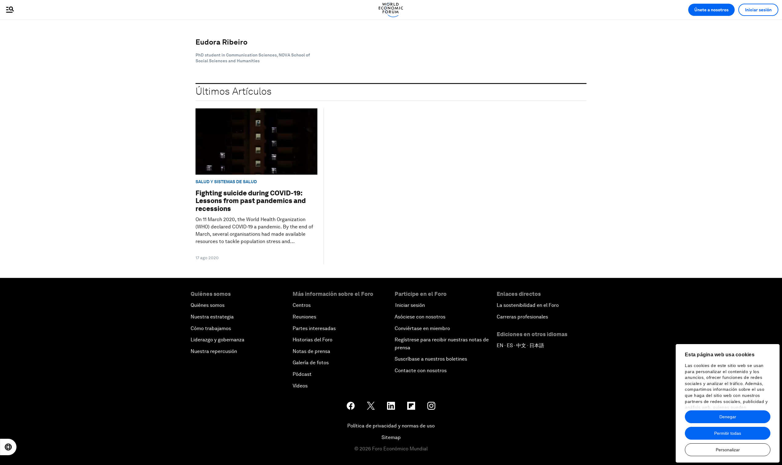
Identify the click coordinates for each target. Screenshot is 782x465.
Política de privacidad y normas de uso (391, 426)
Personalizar (728, 449)
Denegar (727, 416)
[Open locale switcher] (8, 447)
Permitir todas (727, 433)
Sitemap (391, 437)
